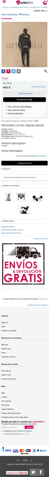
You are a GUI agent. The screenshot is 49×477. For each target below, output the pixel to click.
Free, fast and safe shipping (19, 107)
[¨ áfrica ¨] (24, 210)
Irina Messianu (34, 7)
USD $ (36, 121)
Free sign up (6, 371)
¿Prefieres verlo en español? (37, 305)
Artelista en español (8, 331)
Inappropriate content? (40, 238)
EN (18, 460)
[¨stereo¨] (21, 197)
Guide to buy (6, 349)
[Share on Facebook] (3, 71)
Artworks (6, 7)
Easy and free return (16, 110)
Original (5, 78)
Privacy (22, 434)
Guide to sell (6, 375)
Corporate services (8, 357)
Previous (37, 10)
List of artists (6, 401)
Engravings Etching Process (19, 7)
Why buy (4, 345)
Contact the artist (24, 100)
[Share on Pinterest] (8, 71)
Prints (3, 353)
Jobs (3, 327)
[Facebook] (40, 472)
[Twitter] (33, 472)
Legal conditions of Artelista (22, 431)
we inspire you (42, 299)
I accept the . (18, 431)
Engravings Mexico (8, 227)
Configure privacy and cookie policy (14, 417)
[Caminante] (24, 44)
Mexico (25, 14)
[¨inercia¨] (8, 197)
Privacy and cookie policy (11, 413)
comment (33, 177)
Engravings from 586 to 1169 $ (12, 230)
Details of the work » (38, 87)
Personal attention (15, 113)
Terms (27, 434)
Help (3, 393)
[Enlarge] (45, 72)
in (31, 460)
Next (42, 10)
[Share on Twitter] (13, 71)
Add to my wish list (26, 93)
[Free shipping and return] (23, 264)
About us (4, 323)
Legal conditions (7, 409)
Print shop (5, 405)
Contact (4, 397)
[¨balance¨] (37, 198)
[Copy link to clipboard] (19, 71)
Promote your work (8, 379)
